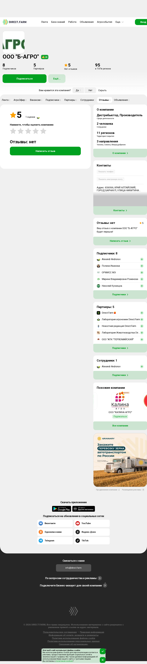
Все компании (120, 425)
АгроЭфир (20, 99)
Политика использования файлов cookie (73, 638)
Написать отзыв (45, 151)
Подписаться (25, 78)
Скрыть (102, 90)
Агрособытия (104, 21)
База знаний (58, 21)
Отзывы (105, 99)
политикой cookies (64, 661)
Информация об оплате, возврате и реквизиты (73, 635)
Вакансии (36, 99)
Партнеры (70, 99)
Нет (90, 90)
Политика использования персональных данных (74, 641)
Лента (44, 21)
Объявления (87, 21)
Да (78, 90)
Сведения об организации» (73, 644)
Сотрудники (87, 99)
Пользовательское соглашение (60, 632)
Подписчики (53, 99)
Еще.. (118, 21)
